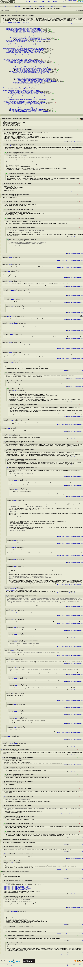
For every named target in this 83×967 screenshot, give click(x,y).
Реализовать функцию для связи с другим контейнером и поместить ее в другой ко (25, 45)
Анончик (41, 36)
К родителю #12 (67, 348)
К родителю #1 (67, 191)
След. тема (81, 954)
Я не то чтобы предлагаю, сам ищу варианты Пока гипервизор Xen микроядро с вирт (23, 61)
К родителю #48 (67, 424)
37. (3, 805)
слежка (64, 6)
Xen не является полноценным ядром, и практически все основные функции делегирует (31, 64)
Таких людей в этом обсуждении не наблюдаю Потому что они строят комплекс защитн (36, 81)
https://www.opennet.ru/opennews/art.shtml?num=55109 (19, 22)
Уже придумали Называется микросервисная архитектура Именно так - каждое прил (21, 44)
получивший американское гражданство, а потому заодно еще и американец (32, 76)
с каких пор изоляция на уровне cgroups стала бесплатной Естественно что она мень (24, 36)
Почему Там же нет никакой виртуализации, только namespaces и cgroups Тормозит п (21, 35)
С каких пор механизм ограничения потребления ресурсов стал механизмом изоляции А (26, 37)
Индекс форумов (70, 954)
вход (71, 0)
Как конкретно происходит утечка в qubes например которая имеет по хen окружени (21, 102)
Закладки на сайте (5, 964)
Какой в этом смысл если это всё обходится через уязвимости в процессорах (17, 101)
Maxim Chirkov (79, 964)
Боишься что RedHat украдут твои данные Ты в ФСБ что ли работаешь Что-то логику (31, 67)
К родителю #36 (67, 700)
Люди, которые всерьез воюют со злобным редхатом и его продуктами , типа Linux (30, 79)
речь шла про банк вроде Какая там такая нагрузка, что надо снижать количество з (33, 56)
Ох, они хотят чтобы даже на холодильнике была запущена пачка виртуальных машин (29, 72)
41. (6, 595)
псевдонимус (18, 94)
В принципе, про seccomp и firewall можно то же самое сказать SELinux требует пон (23, 107)
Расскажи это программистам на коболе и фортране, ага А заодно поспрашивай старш (22, 95)
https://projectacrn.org (10, 590)
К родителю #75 (67, 732)
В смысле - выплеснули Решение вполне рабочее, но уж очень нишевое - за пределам (31, 69)
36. (5, 649)
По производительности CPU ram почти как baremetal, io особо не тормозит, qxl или (30, 66)
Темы (74, 954)
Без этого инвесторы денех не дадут (12, 88)
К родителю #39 (67, 869)
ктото (44, 93)
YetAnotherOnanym (41, 49)
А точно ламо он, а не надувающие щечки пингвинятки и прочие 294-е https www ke (30, 39)
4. (1, 194)
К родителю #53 (67, 584)
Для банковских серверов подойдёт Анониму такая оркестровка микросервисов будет (19, 48)
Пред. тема (77, 954)
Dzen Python (37, 28)
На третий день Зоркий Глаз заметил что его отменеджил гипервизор (21, 97)
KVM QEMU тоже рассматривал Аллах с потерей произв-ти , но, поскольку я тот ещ (28, 63)
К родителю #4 (67, 260)
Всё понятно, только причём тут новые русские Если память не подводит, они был (23, 30)
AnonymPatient (13, 290)
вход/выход (53, 6)
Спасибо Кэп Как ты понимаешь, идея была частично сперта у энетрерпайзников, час (31, 70)
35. (4, 796)
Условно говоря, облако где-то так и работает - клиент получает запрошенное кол (28, 68)
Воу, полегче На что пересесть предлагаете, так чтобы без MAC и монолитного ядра (21, 60)
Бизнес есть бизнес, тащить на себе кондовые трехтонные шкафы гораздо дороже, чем (24, 57)
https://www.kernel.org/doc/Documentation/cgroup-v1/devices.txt (21, 246)
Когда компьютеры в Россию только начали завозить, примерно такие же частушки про (22, 29)
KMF (40, 30)
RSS (76, 6)
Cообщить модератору (78, 23)
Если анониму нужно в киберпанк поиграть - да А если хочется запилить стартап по (21, 51)
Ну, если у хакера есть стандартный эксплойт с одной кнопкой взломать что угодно (26, 110)
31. (3, 788)
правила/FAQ (17, 6)
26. (3, 757)
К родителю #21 (67, 555)
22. (3, 742)
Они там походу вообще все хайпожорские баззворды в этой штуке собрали (17, 87)
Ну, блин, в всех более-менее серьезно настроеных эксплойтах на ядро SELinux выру (29, 111)
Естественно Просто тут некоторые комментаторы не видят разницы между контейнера (26, 99)
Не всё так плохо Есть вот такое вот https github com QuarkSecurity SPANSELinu (25, 108)
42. (3, 280)
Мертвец (38, 52)
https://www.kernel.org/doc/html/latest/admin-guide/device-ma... (16, 889)
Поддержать (74, 965)
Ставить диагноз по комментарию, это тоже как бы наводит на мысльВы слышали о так (29, 32)
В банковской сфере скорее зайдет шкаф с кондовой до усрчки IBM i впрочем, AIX (21, 52)
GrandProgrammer (39, 48)
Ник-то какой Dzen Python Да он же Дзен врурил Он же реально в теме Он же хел (21, 33)
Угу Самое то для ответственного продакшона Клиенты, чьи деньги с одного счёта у (21, 49)
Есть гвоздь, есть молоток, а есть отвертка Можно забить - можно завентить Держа (21, 91)
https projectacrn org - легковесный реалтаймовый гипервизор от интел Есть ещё (25, 71)
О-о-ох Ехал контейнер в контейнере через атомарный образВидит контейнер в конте (19, 28)
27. (1, 839)
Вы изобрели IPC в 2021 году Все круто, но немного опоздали (24, 46)
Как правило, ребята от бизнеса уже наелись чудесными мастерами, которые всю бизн (26, 54)
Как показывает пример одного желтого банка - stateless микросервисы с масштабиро (24, 50)
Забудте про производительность (9, 34)
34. (5, 587)
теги (63, 1)
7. (1, 270)
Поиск (61, 1)
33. (3, 341)
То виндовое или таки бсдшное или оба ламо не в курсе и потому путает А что (27, 38)
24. (6, 459)
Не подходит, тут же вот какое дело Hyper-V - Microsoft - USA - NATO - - (26, 82)
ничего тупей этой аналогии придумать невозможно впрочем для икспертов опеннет (23, 92)
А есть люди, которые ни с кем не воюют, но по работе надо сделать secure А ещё (33, 80)
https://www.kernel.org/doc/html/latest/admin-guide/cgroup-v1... (16, 887)
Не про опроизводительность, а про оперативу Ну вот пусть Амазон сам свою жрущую (22, 41)
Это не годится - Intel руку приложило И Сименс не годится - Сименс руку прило (28, 74)
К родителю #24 (67, 536)
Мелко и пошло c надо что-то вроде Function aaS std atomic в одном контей (17, 43)
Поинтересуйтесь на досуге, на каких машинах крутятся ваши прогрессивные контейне (22, 96)
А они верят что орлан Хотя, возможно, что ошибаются (28, 84)
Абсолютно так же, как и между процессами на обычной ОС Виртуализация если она (24, 103)
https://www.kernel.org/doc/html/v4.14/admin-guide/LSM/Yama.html (17, 888)
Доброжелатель (41, 106)
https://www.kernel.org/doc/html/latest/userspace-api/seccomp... (17, 886)
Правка (72, 23)
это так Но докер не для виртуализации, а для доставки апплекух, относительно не (23, 98)
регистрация (74, 0)
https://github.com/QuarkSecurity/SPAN (14, 914)
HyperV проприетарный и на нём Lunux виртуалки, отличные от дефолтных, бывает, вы (29, 78)
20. (4, 441)
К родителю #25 (67, 785)
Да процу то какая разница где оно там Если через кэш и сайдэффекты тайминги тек (23, 104)
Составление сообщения (42, 102)
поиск (29, 6)
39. (3, 846)
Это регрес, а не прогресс (10, 94)
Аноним (39, 29)
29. (3, 781)
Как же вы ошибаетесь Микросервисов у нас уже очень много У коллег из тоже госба (24, 53)
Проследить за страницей (6, 965)
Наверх (72, 141)
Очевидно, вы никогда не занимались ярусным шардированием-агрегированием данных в (31, 55)
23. (3, 322)
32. (7, 467)
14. (3, 434)
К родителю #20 (67, 592)
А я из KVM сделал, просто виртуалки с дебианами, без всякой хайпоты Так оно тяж (26, 62)
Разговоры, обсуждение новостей (10, 11)
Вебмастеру (80, 965)
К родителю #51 (67, 933)
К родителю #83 (67, 646)
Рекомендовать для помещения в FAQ (62, 954)
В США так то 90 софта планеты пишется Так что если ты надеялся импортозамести (31, 85)
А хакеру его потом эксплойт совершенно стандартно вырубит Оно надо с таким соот (24, 109)
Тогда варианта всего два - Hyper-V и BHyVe (18, 77)
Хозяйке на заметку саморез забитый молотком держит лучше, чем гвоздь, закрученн (26, 93)
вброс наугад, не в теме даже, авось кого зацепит (15, 40)
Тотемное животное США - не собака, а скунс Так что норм (26, 83)
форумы (6, 6)
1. (1, 118)
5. (2, 201)
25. (1, 749)
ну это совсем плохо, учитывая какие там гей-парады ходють (29, 75)
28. (4, 767)
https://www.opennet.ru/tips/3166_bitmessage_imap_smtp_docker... (38, 533)
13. (1, 427)
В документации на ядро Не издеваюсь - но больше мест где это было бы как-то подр (21, 106)
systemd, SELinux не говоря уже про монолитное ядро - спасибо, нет (16, 59)
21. (5, 449)
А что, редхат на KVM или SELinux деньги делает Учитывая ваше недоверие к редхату (36, 65)
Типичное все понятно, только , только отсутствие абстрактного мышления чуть (25, 31)
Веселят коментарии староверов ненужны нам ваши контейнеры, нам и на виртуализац (19, 90)
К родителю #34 (67, 615)
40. (4, 853)
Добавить (69, 965)
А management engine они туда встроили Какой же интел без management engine (28, 73)
